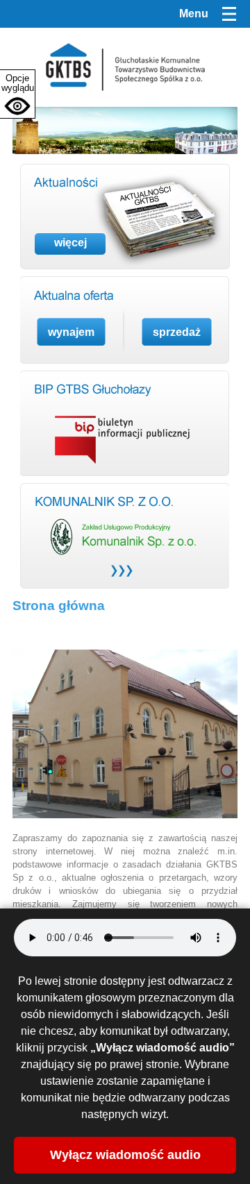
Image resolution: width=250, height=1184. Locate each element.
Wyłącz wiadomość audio (125, 1155)
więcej (70, 242)
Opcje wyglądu (17, 83)
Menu (193, 13)
